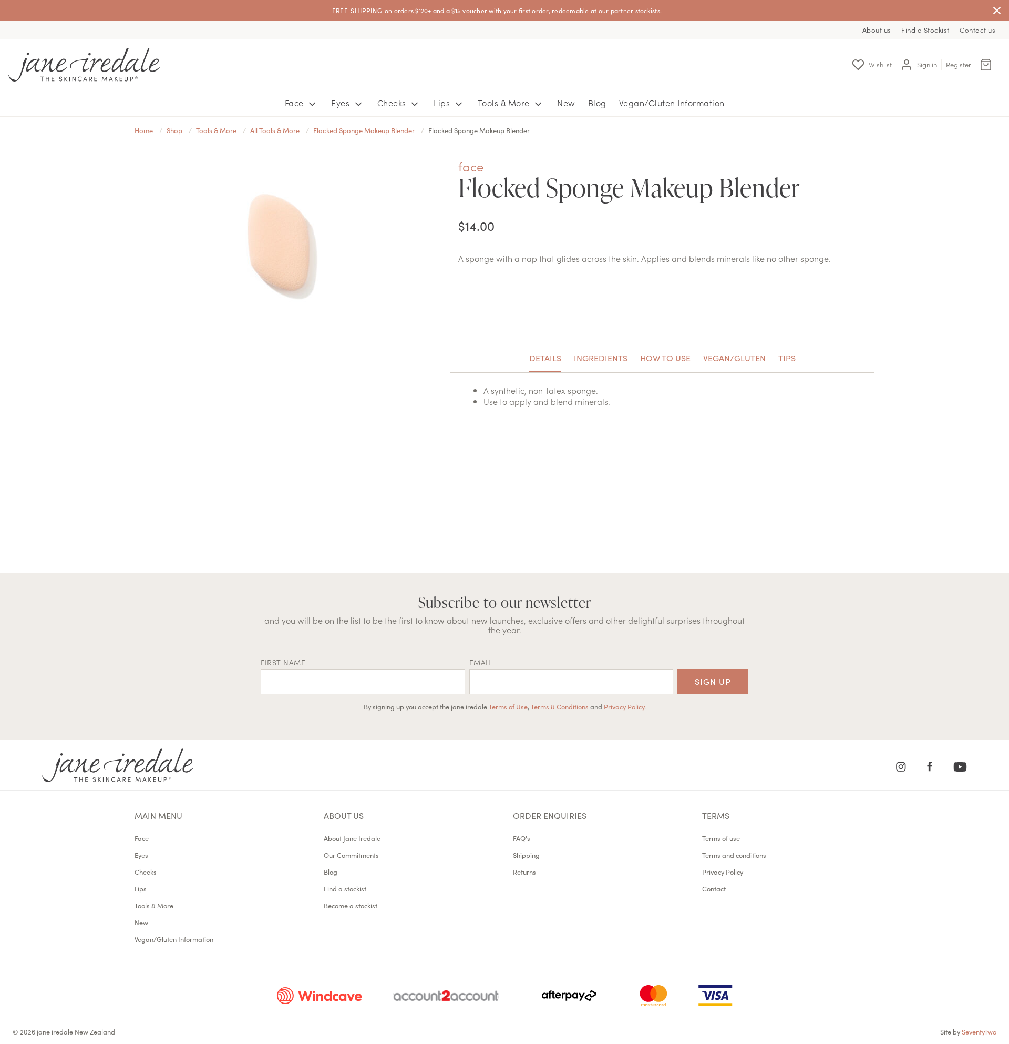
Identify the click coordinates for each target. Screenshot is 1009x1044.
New (566, 102)
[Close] (997, 10)
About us (876, 30)
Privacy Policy (624, 706)
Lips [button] (443, 102)
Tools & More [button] (505, 102)
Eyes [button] (341, 102)
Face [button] (295, 102)
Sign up (713, 681)
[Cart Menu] (986, 64)
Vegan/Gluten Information (672, 102)
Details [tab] (545, 357)
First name (283, 662)
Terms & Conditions (560, 706)
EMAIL (480, 662)
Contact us (977, 30)
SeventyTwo (979, 1031)
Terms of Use (508, 706)
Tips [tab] (787, 357)
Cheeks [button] (393, 102)
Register (958, 64)
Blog (597, 102)
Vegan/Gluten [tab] (734, 357)
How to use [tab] (665, 357)
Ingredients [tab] (600, 357)
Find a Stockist (925, 30)
